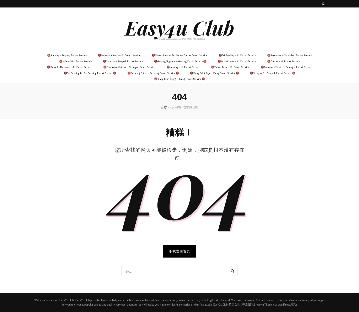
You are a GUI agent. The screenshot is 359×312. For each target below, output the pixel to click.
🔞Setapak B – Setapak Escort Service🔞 (272, 73)
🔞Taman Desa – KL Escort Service (230, 67)
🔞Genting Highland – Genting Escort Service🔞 (180, 61)
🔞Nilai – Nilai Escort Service (75, 61)
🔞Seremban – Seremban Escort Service (289, 55)
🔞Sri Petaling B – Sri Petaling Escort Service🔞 (90, 73)
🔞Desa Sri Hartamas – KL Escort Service (69, 67)
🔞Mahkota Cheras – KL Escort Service (119, 55)
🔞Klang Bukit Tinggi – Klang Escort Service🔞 (179, 79)
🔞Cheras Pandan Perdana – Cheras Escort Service (180, 55)
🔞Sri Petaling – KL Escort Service (237, 55)
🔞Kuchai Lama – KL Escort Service (237, 61)
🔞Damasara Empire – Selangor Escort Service (286, 67)
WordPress (284, 304)
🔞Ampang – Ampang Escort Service (67, 55)
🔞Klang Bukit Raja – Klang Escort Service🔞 (214, 73)
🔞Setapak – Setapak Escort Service (123, 61)
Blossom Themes (264, 304)
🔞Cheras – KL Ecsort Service (283, 61)
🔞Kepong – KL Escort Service (183, 67)
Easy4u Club (179, 27)
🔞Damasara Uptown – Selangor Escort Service (129, 67)
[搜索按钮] (323, 4)
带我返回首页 (179, 251)
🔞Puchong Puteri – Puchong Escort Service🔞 (153, 73)
